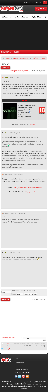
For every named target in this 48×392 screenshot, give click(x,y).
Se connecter (36, 2)
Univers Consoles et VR (21, 58)
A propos (17, 366)
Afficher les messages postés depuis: (24, 290)
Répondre (5, 68)
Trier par (14, 294)
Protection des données (22, 372)
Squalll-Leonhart (11, 214)
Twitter (19, 377)
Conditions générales (21, 369)
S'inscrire (27, 2)
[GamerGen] (11, 9)
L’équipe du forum (19, 344)
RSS (27, 377)
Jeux (43, 58)
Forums (7, 58)
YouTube (23, 377)
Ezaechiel (8, 174)
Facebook (16, 377)
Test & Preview (22, 17)
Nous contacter (19, 363)
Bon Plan (37, 17)
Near (6, 77)
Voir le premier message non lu (19, 71)
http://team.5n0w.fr (32, 192)
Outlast (5, 63)
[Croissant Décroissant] (30, 294)
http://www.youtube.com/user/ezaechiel (28, 188)
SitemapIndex (8, 349)
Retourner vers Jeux (8, 338)
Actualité (7, 17)
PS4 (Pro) (35, 58)
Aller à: (20, 338)
